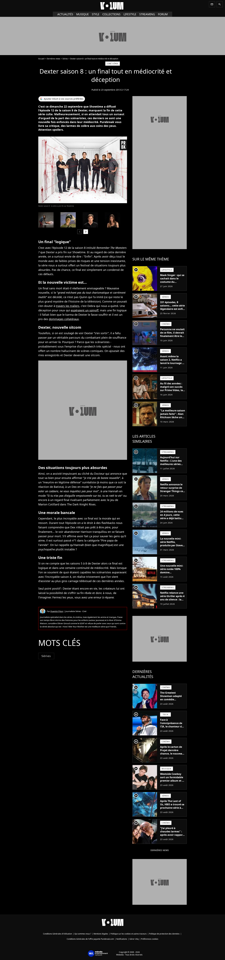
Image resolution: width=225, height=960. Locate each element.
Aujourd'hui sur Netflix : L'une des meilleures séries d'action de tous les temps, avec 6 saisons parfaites (172, 466)
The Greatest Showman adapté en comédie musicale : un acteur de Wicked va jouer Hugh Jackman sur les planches (172, 703)
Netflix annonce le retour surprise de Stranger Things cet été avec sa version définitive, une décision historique (172, 493)
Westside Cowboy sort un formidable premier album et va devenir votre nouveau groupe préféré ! (172, 782)
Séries (65, 58)
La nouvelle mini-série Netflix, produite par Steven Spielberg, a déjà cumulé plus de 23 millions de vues (172, 547)
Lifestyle (130, 14)
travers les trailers (67, 306)
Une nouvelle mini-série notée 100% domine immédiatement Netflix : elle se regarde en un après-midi (171, 576)
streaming (147, 14)
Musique (82, 14)
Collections (111, 14)
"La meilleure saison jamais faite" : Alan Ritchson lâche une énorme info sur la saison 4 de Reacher (172, 417)
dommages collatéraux (64, 319)
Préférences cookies (149, 939)
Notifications (121, 939)
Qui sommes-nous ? (82, 933)
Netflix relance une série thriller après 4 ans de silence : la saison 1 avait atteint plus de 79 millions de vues (172, 601)
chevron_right (86, 231)
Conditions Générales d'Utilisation (57, 933)
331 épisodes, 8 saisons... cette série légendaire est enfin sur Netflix (172, 307)
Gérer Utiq (134, 939)
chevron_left (79, 231)
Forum (163, 14)
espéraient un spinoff (84, 310)
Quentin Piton (56, 611)
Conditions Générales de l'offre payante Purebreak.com (90, 939)
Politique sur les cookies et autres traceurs (129, 933)
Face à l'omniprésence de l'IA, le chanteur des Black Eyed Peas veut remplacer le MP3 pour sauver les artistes (172, 730)
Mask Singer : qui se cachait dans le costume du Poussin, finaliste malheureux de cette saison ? (172, 283)
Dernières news (53, 58)
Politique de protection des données (164, 933)
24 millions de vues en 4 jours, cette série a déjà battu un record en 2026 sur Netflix (171, 518)
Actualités (65, 14)
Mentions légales (101, 933)
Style (95, 14)
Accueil (41, 58)
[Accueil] (112, 5)
